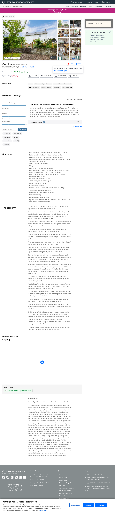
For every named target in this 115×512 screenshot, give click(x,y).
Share (79, 64)
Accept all (101, 505)
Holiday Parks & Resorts (72, 6)
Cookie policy (63, 480)
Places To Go (83, 6)
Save (71, 64)
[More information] (110, 32)
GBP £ (96, 2)
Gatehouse (8, 64)
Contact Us (90, 2)
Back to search (9, 16)
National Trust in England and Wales (19, 391)
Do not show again (60, 71)
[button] (6, 40)
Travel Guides (107, 6)
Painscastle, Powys (18, 67)
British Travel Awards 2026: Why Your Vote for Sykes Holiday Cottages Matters (98, 487)
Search (24, 129)
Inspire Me (62, 496)
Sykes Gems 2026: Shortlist (95, 475)
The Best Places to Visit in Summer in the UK (98, 483)
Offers (90, 6)
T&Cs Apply (57, 12)
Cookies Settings (75, 505)
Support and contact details (67, 475)
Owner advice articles (65, 493)
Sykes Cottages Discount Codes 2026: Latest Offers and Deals (98, 478)
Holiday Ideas (98, 6)
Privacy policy (63, 477)
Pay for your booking (65, 490)
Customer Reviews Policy (66, 488)
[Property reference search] (23, 6)
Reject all (88, 505)
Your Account (106, 2)
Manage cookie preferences (67, 483)
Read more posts (92, 491)
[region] (57, 505)
